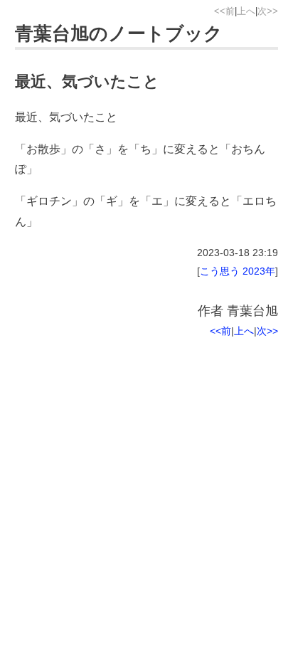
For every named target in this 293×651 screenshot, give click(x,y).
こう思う (220, 271)
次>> (267, 11)
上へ (246, 11)
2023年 (259, 271)
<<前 (224, 11)
